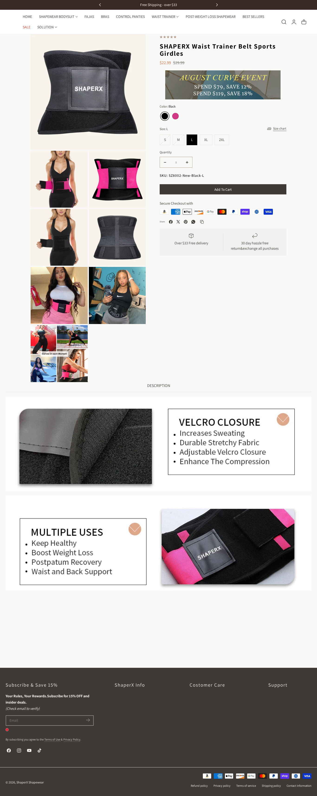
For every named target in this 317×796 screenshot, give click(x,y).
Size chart (279, 128)
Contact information (299, 786)
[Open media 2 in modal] (137, 159)
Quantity (165, 152)
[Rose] (175, 116)
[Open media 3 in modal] (79, 217)
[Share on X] (178, 221)
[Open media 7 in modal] (137, 275)
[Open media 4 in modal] (137, 43)
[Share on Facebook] (170, 221)
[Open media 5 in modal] (137, 217)
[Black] (165, 116)
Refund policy (199, 786)
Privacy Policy (71, 739)
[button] (283, 22)
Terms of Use (52, 739)
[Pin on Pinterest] (185, 221)
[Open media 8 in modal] (79, 334)
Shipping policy (271, 786)
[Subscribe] (88, 720)
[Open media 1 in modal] (79, 159)
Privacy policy (221, 786)
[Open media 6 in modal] (79, 275)
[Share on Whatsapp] (193, 221)
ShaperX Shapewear (30, 782)
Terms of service (246, 786)
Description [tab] (158, 385)
